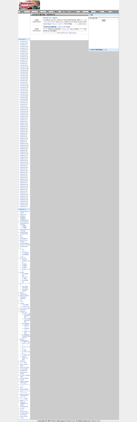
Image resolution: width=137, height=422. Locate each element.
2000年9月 (23, 109)
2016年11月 (23, 43)
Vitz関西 (24, 226)
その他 (21, 418)
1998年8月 (23, 148)
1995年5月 (23, 186)
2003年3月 (23, 79)
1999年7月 (22, 131)
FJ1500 (22, 272)
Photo (106, 12)
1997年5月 (22, 172)
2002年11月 (23, 84)
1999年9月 (23, 128)
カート (21, 248)
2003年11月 (23, 67)
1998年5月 (23, 153)
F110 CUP (24, 312)
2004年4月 (23, 58)
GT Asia (22, 408)
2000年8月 (23, 111)
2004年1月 (23, 63)
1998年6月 (23, 152)
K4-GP (21, 410)
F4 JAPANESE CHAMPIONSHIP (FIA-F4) (26, 336)
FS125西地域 (25, 254)
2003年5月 (23, 75)
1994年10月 (23, 194)
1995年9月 (23, 179)
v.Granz (22, 303)
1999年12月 (23, 123)
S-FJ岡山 (24, 350)
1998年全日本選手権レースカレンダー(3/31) (56, 27)
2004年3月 (23, 60)
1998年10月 (23, 145)
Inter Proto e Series (25, 308)
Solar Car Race (24, 416)
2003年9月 (23, 70)
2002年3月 (23, 97)
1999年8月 (23, 130)
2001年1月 (22, 106)
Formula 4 (22, 311)
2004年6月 (23, 55)
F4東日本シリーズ (27, 325)
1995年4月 (23, 188)
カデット (24, 251)
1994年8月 (23, 198)
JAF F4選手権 (25, 323)
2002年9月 (23, 87)
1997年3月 (22, 176)
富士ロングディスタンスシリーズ (25, 391)
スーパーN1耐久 (24, 399)
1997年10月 (23, 164)
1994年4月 (23, 203)
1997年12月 (23, 160)
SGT (81, 12)
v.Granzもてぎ (25, 306)
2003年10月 (23, 68)
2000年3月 (23, 118)
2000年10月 (23, 108)
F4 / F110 (64, 12)
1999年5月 (23, 135)
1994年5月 (23, 201)
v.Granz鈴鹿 (25, 304)
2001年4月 (23, 101)
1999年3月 (23, 138)
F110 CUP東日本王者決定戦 (27, 315)
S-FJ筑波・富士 (26, 355)
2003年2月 (23, 80)
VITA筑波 (24, 264)
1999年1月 (22, 142)
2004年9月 (23, 50)
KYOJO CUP (23, 214)
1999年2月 (23, 140)
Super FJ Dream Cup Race (25, 358)
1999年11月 (23, 125)
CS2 (21, 300)
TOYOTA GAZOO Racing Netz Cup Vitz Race (24, 223)
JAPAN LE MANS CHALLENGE (24, 382)
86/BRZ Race (23, 294)
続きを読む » (83, 24)
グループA (22, 397)
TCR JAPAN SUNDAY (25, 290)
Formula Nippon (24, 369)
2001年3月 (23, 102)
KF (22, 256)
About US (95, 421)
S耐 (89, 12)
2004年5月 (23, 56)
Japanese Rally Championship (24, 233)
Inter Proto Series (24, 367)
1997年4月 (22, 174)
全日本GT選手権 (24, 389)
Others (98, 12)
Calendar (115, 12)
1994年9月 (23, 196)
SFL (39, 12)
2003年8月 (23, 72)
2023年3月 (23, 41)
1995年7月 (22, 182)
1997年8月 (22, 167)
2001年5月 (23, 99)
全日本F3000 (23, 370)
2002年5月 (23, 94)
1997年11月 (23, 162)
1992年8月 (23, 206)
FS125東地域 (25, 253)
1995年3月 (23, 189)
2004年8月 (23, 51)
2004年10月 (23, 48)
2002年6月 (23, 92)
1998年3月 (23, 157)
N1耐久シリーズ (24, 400)
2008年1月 (23, 45)
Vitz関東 (24, 227)
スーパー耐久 (23, 362)
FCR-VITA (24, 259)
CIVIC (21, 237)
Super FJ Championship (24, 339)
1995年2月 (23, 191)
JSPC (21, 387)
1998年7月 (22, 150)
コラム (21, 301)
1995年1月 (22, 193)
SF (31, 12)
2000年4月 (23, 116)
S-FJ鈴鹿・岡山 (26, 342)
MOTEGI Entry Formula (23, 241)
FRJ (47, 12)
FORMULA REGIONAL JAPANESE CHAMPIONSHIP (24, 218)
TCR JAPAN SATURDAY (25, 287)
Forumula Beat (23, 246)
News (22, 12)
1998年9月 (23, 147)
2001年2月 (23, 104)
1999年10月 (23, 126)
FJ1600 (22, 380)
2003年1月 (23, 82)
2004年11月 (23, 46)
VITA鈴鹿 (24, 266)
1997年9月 (22, 165)
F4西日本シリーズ (27, 329)
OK (23, 249)
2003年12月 (23, 65)
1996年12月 (23, 177)
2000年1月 (23, 121)
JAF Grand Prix (24, 411)
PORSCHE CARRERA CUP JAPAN (24, 404)
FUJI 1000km (23, 414)
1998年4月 (23, 155)
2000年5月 (23, 114)
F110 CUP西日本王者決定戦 (27, 320)
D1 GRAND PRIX (24, 406)
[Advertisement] (78, 5)
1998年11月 (23, 143)
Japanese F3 (23, 309)
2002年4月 (23, 96)
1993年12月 (23, 205)
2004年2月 (23, 62)
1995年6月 (23, 184)
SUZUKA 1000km (24, 413)
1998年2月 (23, 159)
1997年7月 (22, 169)
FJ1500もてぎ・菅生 (25, 277)
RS (20, 235)
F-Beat (55, 12)
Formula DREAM (24, 378)
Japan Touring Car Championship (24, 394)
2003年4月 (23, 77)
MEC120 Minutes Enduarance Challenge (24, 297)
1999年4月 (23, 136)
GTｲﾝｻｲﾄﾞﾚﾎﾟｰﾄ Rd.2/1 (50, 18)
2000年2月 (23, 119)
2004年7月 (23, 53)
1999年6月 (23, 133)
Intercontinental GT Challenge (25, 230)
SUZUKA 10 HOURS (25, 245)
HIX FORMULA (23, 238)
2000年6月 (23, 113)
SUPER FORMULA (24, 243)
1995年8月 (23, 181)
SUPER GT (22, 361)
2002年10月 (23, 85)
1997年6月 (22, 171)
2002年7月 (23, 91)
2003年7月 (23, 73)
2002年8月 (23, 89)
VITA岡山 (24, 267)
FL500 (21, 292)
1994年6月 (23, 199)
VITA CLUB (23, 258)
